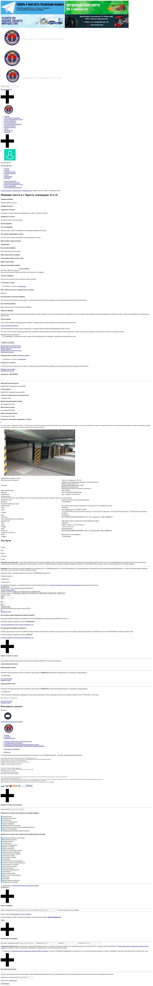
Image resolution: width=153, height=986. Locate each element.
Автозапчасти (7, 871)
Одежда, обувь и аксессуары (11, 852)
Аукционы (7, 737)
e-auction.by (18, 768)
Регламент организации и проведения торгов (18, 741)
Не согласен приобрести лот (25, 624)
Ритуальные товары (9, 855)
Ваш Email (4, 809)
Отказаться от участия (7, 370)
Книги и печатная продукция (12, 875)
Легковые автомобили (9, 818)
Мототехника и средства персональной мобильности (19, 827)
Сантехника (6, 859)
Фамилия (39, 943)
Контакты (7, 132)
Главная (6, 116)
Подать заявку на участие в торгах (11, 350)
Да (1, 610)
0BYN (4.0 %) (52, 593)
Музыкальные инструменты (11, 880)
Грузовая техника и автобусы (11, 825)
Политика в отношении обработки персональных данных (21, 744)
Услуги (6, 129)
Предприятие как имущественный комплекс (16, 831)
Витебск (5, 773)
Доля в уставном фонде (10, 829)
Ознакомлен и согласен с (14, 286)
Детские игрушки (8, 868)
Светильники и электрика (11, 864)
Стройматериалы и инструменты (13, 861)
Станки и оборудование (10, 822)
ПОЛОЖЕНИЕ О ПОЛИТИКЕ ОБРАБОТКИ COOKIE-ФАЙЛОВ (24, 746)
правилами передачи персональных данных (25, 885)
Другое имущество (8, 823)
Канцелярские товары (9, 857)
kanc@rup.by (30, 759)
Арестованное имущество (12, 118)
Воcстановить (5, 983)
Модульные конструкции (10, 882)
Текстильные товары (9, 873)
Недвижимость (7, 816)
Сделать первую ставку (8, 590)
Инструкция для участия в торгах (11, 345)
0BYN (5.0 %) (61, 593)
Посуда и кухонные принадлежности (14, 862)
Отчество (81, 943)
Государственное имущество (13, 124)
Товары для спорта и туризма (12, 854)
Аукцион (7, 170)
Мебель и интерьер (8, 847)
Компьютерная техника (10, 839)
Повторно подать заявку (8, 369)
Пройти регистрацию (7, 352)
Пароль (36, 910)
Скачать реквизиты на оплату (10, 325)
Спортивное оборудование (11, 870)
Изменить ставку (6, 611)
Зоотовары (6, 877)
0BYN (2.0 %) (34, 593)
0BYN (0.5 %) (16, 593)
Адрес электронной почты (9, 910)
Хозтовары (6, 878)
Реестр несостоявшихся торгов (13, 119)
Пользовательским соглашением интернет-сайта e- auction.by (30, 951)
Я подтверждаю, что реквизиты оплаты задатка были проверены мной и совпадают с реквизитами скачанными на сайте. (39, 336)
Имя (60, 943)
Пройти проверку (6, 349)
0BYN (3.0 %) (43, 593)
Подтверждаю (5, 586)
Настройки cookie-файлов (12, 749)
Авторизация (13, 980)
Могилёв (16, 773)
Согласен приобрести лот (8, 624)
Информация (8, 130)
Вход (10, 89)
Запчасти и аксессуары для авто (12, 850)
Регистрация (4, 89)
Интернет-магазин (9, 126)
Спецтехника (7, 820)
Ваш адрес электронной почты (10, 943)
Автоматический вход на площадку (68, 910)
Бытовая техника (8, 841)
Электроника (7, 843)
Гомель (9, 773)
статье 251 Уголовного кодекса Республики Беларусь (65, 585)
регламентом (22, 286)
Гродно (12, 773)
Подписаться (4, 887)
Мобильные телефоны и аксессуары (14, 838)
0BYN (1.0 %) (25, 593)
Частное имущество (10, 122)
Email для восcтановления (8, 977)
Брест (2, 773)
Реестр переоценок (10, 121)
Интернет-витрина (10, 127)
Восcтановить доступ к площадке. (21, 914)
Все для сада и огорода (10, 866)
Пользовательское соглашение (13, 743)
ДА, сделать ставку (6, 678)
